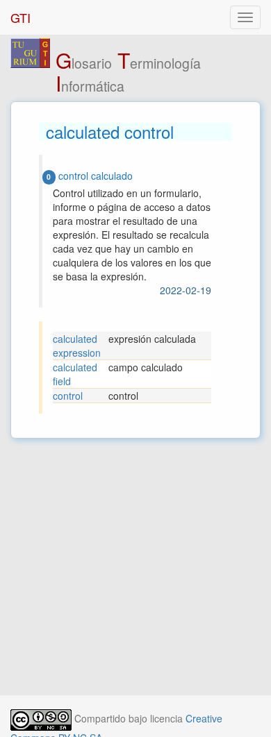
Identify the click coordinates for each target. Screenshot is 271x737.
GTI (20, 17)
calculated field (75, 374)
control (68, 396)
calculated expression (77, 345)
